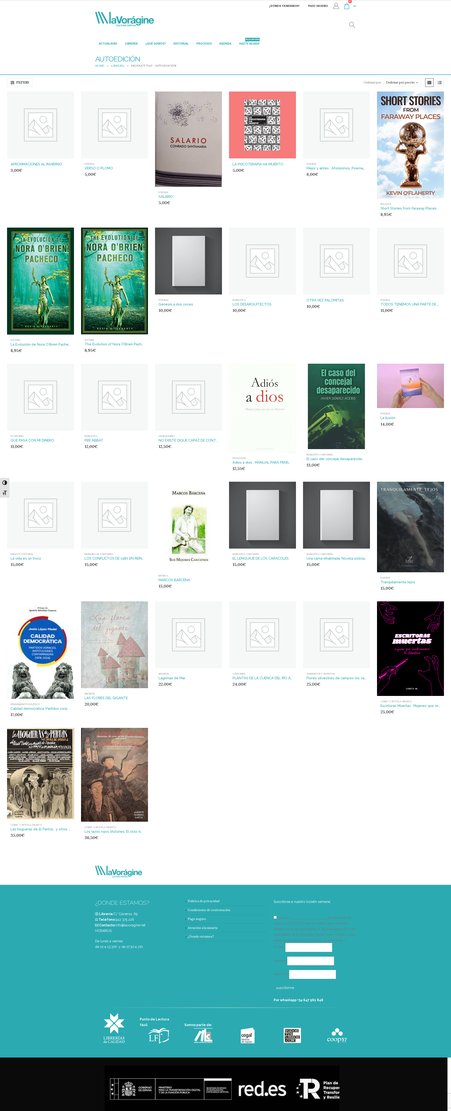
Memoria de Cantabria (99, 554)
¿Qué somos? (155, 44)
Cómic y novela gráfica (396, 701)
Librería (131, 44)
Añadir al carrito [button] (61, 99)
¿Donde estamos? (201, 937)
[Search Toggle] (352, 25)
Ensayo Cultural (22, 554)
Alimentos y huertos (321, 673)
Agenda (225, 44)
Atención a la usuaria (203, 928)
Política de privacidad (203, 901)
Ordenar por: (372, 82)
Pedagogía (239, 458)
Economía (17, 436)
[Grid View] (429, 82)
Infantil (90, 693)
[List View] (439, 82)
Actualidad (108, 44)
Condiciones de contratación (209, 910)
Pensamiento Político (25, 704)
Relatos (386, 204)
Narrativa (239, 300)
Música (163, 575)
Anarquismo (167, 436)
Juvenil (15, 340)
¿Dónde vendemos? (284, 6)
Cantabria (239, 673)
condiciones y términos (308, 918)
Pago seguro (318, 6)
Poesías (89, 163)
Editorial (181, 44)
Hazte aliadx (249, 42)
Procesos (204, 44)
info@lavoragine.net (130, 925)
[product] (40, 125)
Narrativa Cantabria (320, 454)
